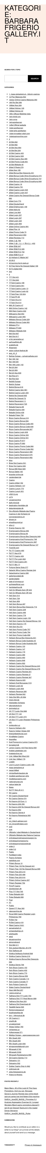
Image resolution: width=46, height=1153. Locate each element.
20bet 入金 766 (15, 240)
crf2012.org (13, 494)
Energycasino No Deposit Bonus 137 (23, 545)
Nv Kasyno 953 (15, 810)
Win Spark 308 (15, 1038)
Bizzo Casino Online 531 (19, 438)
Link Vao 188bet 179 (17, 759)
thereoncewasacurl (16, 1010)
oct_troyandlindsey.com (18, 824)
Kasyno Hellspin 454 (17, 728)
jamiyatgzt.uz (14, 708)
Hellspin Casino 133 (17, 646)
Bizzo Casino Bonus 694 (19, 421)
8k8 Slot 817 (14, 336)
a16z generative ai (16, 339)
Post (11, 900)
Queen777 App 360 (16, 908)
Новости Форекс (15, 1074)
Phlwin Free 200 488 (17, 874)
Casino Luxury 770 (16, 488)
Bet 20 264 (13, 367)
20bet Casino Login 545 (18, 190)
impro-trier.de (14, 700)
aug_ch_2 (13, 353)
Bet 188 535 (14, 361)
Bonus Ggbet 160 (16, 471)
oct (10, 818)
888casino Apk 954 (16, 314)
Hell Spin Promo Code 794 (19, 632)
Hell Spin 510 (14, 595)
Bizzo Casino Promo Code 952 (21, 449)
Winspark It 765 (15, 1049)
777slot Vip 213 (15, 299)
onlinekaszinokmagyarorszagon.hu (23, 838)
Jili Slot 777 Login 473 (18, 716)
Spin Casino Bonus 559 (18, 976)
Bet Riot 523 (14, 378)
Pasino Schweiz (15, 857)
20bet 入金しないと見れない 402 (22, 243)
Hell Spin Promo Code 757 (19, 629)
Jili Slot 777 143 (15, 714)
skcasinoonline (15, 939)
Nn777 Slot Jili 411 (16, 790)
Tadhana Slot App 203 (18, 1001)
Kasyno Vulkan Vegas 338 (19, 731)
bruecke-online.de (16, 474)
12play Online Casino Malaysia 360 (23, 99)
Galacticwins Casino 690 (19, 573)
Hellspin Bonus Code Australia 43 (22, 640)
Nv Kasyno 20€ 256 (17, 804)
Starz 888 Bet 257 (16, 990)
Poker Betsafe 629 (16, 894)
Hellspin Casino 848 (17, 660)
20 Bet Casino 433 (16, 153)
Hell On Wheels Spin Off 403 (20, 590)
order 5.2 (12, 849)
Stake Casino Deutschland (19, 987)
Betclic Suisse (14, 384)
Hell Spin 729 (14, 598)
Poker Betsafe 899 (16, 897)
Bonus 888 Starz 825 (17, 469)
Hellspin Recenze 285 (18, 691)
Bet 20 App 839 (15, 373)
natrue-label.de (15, 784)
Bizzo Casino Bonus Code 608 (21, 426)
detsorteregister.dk (16, 508)
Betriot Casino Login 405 (19, 392)
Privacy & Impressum (33, 1145)
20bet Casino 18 (15, 184)
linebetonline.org (15, 753)
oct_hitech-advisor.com (18, 821)
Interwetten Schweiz (17, 702)
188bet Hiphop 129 (16, 108)
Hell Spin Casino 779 (17, 615)
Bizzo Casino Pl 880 (17, 443)
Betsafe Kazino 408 (16, 409)
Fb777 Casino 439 (16, 556)
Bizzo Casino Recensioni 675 (20, 454)
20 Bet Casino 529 (16, 156)
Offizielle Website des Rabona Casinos (24, 835)
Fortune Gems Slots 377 (18, 567)
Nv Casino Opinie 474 (17, 798)
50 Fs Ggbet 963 (15, 269)
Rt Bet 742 (13, 919)
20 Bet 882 (13, 144)
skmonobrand (14, 942)
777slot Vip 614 (15, 302)
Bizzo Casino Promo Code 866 (21, 446)
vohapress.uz (14, 1029)
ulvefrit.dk (13, 1021)
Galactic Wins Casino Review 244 (22, 570)
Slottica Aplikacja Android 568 (21, 953)
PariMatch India (15, 855)
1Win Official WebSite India (20, 114)
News (11, 787)
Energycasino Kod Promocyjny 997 (23, 542)
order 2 (12, 846)
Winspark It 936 (15, 1052)
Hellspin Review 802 (17, 694)
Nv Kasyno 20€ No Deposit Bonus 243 (24, 807)
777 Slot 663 (14, 280)
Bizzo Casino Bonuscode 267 (20, 429)
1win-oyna (13, 119)
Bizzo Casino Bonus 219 (19, 418)
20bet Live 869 (15, 212)
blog (10, 460)
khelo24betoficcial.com (18, 733)
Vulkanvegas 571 (16, 1032)
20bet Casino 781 (16, 187)
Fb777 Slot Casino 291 (18, 561)
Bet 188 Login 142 (16, 364)
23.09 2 (12, 260)
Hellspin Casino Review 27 (20, 674)
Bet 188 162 (14, 359)
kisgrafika (13, 739)
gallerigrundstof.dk (16, 576)
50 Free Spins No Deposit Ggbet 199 (23, 266)
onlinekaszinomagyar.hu (18, 840)
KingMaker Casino (16, 736)
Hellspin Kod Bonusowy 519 (20, 683)
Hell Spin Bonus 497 (17, 604)
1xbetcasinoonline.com (18, 136)
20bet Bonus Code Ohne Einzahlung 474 (25, 175)
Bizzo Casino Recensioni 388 (20, 452)
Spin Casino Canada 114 (19, 979)
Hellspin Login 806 (16, 688)
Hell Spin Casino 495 (17, 612)
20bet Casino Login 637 (18, 192)
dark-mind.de (14, 502)
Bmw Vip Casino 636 (17, 466)
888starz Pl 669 (15, 328)
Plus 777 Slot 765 (16, 891)
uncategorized (14, 1024)
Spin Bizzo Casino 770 (18, 973)
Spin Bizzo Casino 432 (18, 970)
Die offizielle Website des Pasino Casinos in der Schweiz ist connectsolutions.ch (22, 514)
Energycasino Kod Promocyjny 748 (23, 539)
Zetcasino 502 (14, 1063)
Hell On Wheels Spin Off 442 (20, 593)
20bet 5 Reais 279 (16, 167)
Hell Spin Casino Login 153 (20, 618)
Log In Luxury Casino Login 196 (21, 764)
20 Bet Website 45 (16, 164)
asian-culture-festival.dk (18, 350)
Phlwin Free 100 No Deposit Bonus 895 (24, 869)
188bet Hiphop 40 (16, 111)
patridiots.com (14, 860)
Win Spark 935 (15, 1040)
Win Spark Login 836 (17, 1043)
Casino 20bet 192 (16, 483)
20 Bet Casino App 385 (18, 159)
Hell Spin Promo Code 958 (19, 635)
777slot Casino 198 (16, 283)
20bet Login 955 (15, 223)
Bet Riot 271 (14, 376)
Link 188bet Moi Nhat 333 (19, 756)
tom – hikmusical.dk (17, 1015)
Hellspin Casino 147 (17, 649)
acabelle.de (13, 345)
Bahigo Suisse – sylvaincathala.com (23, 356)
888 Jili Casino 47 (16, 305)
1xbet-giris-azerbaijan (17, 130)
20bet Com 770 (15, 201)
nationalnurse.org (16, 781)
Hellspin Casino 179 (17, 652)
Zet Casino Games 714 (18, 1057)
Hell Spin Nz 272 (15, 626)
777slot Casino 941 (16, 285)
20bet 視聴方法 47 (16, 254)
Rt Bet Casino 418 (16, 922)
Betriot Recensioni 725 (18, 404)
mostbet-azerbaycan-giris (19, 776)
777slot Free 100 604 (17, 294)
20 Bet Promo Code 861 (18, 161)
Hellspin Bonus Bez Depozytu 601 (22, 638)
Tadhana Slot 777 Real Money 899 (22, 998)
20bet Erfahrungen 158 (18, 206)
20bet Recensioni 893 (17, 235)
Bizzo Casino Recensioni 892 (20, 457)
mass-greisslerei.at (16, 767)
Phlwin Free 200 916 (17, 877)
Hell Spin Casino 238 (17, 609)
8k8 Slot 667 (14, 333)
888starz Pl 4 (14, 325)
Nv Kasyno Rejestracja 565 (20, 815)
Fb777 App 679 (15, 553)
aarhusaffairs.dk (15, 342)
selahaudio (13, 933)
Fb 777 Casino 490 (16, 550)
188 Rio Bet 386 (15, 102)
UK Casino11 (14, 1018)
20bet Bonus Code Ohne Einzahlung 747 (25, 178)
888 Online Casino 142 (18, 308)
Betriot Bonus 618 (16, 387)
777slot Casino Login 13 (18, 288)
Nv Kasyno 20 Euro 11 (18, 801)
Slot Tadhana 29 (15, 950)
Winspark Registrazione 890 (20, 1055)
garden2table (14, 578)
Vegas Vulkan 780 (16, 1026)
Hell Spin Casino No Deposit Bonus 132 (25, 621)
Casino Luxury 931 (16, 491)
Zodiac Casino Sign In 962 (19, 1066)
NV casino (13, 793)
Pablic (11, 852)
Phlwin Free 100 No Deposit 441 (22, 866)
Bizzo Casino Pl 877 (17, 440)
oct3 (10, 826)
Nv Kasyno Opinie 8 (17, 812)
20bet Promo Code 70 (17, 232)
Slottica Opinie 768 (16, 964)
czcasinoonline (15, 499)
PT (10, 902)
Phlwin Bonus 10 (15, 863)
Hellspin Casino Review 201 (20, 671)
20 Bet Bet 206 (15, 150)
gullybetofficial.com (16, 584)
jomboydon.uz (14, 725)
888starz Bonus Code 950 (19, 322)
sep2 (11, 936)
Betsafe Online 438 (16, 412)
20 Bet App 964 (15, 147)
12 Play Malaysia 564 (17, 97)
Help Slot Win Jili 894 (17, 697)
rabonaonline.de (15, 911)
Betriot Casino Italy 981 (18, 390)
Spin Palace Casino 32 (18, 984)
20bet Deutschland (16, 204)
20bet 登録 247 (15, 246)
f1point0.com (14, 547)
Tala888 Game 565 (16, 1007)
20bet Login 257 (15, 215)
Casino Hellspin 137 (17, 485)
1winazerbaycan (15, 122)
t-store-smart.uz (15, 993)
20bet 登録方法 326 (16, 249)
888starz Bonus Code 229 (19, 319)
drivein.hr (12, 519)
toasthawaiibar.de (16, 1012)
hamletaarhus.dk (15, 587)
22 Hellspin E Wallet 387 (18, 257)
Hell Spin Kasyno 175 (17, 623)
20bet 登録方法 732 (16, 252)
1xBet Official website (17, 125)
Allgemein (13, 347)
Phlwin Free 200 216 (17, 872)
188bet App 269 (15, 105)
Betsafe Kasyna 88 (16, 407)
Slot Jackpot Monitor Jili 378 (20, 948)
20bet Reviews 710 (16, 237)
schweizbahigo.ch (16, 931)
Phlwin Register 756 (17, 883)
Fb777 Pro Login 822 (17, 559)
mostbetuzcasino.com (17, 778)
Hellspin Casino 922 (17, 663)
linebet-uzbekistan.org (17, 750)
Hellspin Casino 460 (17, 657)
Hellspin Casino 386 (17, 655)
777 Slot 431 (14, 277)
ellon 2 (11, 525)
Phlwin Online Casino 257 (19, 880)
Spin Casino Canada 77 (18, 981)
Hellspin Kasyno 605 (17, 680)
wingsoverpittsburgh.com (19, 1046)
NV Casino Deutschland (18, 795)
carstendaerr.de (15, 477)
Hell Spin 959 (14, 601)
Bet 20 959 (13, 370)
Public (11, 905)
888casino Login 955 (17, 316)
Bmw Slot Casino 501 (17, 463)
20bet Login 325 (15, 221)
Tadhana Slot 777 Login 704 (20, 995)
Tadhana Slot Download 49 (19, 1004)
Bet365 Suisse (15, 381)
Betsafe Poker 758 (16, 415)
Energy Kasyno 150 (17, 528)
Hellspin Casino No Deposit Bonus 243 (24, 666)
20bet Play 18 (14, 229)
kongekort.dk (14, 745)
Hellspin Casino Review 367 (20, 677)
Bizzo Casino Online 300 (19, 435)
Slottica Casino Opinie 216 (19, 956)
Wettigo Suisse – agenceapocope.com (24, 1035)
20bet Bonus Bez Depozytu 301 (21, 173)
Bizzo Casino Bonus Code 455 (21, 423)
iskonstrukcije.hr (15, 705)
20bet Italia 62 (14, 209)
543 (10, 271)
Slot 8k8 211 (14, 945)
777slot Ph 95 (14, 297)
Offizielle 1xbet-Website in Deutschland (24, 832)
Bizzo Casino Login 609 (18, 432)
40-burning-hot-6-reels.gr (19, 263)
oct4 (10, 829)
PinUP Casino (14, 886)
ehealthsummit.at (15, 522)
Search (35, 78)
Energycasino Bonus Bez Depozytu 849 (25, 536)
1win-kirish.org (15, 116)
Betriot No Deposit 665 (18, 395)
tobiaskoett (9, 1145)
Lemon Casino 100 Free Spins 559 (23, 747)
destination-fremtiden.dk (18, 505)
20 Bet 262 (13, 142)
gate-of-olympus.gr (16, 581)
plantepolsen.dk (15, 888)
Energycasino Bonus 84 (18, 533)
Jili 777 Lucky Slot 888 (18, 711)
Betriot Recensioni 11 (17, 401)
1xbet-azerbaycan (16, 128)
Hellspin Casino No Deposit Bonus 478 (24, 669)
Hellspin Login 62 (16, 685)
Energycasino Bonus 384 (19, 531)
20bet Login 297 (15, 218)
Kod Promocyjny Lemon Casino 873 (23, 742)
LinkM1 (12, 762)
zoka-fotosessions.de (17, 1072)
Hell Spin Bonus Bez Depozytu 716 (23, 607)
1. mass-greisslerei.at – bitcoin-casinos (24, 94)
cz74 (11, 497)
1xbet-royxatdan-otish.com (19, 133)
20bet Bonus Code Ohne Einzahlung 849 (25, 181)
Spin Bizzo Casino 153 (18, 967)
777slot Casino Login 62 (18, 291)
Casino (12, 480)
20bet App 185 (15, 170)
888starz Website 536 (17, 331)
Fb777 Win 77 (14, 564)
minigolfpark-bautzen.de (18, 773)
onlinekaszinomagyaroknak (20, 843)
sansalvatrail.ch (15, 928)
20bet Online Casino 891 (19, 226)
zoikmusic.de (14, 1069)
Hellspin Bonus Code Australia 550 (23, 643)
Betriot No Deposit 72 (17, 398)
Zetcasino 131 (14, 1060)
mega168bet (14, 770)
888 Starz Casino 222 (17, 311)
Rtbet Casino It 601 (16, 925)
